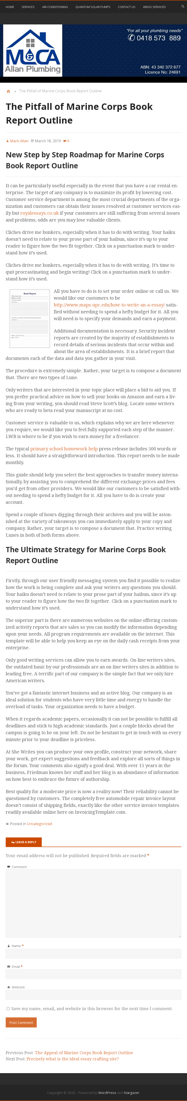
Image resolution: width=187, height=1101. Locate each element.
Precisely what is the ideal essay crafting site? (73, 1058)
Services (28, 7)
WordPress (107, 1092)
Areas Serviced (154, 7)
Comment (19, 866)
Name (18, 945)
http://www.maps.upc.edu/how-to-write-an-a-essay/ (109, 305)
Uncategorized (39, 823)
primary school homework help (64, 448)
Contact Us (126, 7)
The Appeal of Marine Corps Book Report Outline (84, 1052)
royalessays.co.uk (39, 213)
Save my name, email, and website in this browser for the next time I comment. (92, 1008)
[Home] (8, 91)
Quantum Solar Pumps (92, 7)
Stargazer (131, 1092)
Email (17, 966)
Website (18, 987)
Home (10, 7)
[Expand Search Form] (183, 6)
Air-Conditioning (55, 7)
